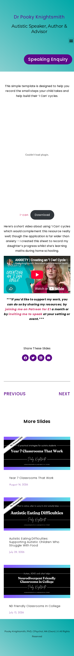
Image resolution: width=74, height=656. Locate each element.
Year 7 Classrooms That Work (31, 478)
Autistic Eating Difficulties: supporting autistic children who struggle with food (34, 541)
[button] (71, 41)
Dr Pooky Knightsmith (39, 17)
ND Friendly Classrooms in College (35, 606)
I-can (24, 215)
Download (42, 215)
